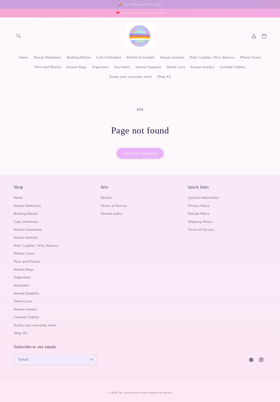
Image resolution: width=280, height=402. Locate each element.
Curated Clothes (26, 317)
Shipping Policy (200, 221)
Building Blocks (26, 213)
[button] (19, 36)
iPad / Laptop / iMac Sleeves (36, 245)
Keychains (22, 285)
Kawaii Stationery (27, 206)
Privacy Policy (199, 206)
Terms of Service (114, 206)
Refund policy (111, 213)
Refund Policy (199, 213)
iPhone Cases (24, 253)
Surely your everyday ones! (35, 325)
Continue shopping (140, 153)
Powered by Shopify (160, 392)
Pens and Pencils (27, 261)
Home (18, 197)
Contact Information (203, 197)
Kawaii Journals (26, 237)
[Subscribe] (91, 359)
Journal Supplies (26, 293)
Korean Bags (24, 269)
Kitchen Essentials (28, 229)
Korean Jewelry (26, 309)
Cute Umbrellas (26, 221)
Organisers (22, 277)
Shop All (20, 333)
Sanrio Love (23, 301)
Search (106, 197)
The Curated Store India (132, 392)
